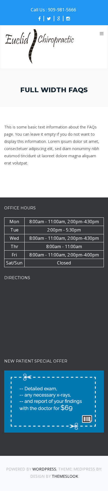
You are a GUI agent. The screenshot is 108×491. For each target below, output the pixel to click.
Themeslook (65, 476)
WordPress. (44, 469)
